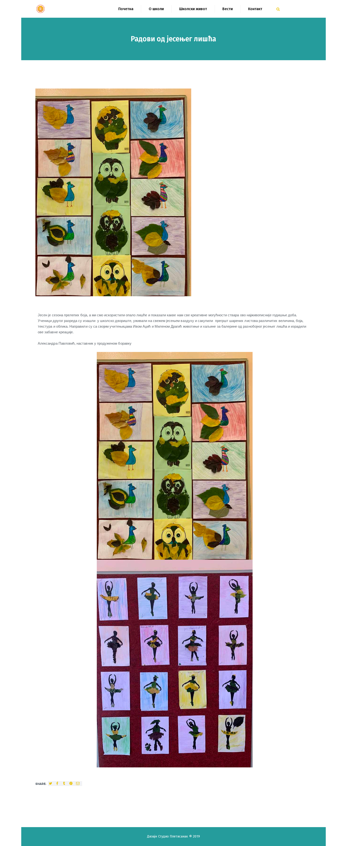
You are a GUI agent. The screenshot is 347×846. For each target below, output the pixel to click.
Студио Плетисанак (173, 836)
